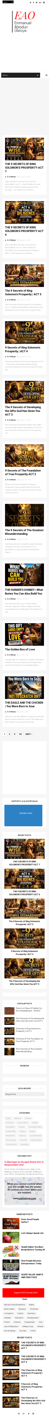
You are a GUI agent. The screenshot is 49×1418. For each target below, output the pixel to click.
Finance (17, 1322)
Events (28, 1118)
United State (36, 1140)
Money (21, 1127)
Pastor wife (11, 1131)
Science (22, 1136)
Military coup (27, 1326)
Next (28, 734)
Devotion (31, 1313)
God (40, 1322)
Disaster (7, 1318)
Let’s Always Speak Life (32, 1233)
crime (32, 1331)
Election (18, 1118)
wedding (24, 1144)
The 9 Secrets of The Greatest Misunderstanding (29, 1050)
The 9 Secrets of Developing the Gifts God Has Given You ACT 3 (23, 411)
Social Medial (35, 1136)
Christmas (34, 1309)
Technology (11, 1140)
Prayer (32, 1131)
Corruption (8, 1313)
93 (20, 734)
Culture (20, 1313)
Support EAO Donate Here (26, 1293)
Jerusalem (10, 1127)
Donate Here (25, 813)
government (11, 1144)
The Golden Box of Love (20, 649)
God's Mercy (23, 1123)
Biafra (31, 1305)
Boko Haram (9, 1309)
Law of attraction (11, 1326)
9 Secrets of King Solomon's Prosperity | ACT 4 (28, 1029)
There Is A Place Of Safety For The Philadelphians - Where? (29, 1009)
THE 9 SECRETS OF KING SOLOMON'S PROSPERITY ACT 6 (24, 231)
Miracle (40, 1326)
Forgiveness (30, 1322)
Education (19, 1318)
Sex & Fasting (9, 1331)
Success (22, 1331)
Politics (23, 1131)
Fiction (7, 1322)
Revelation (10, 1136)
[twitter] (36, 2)
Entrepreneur (33, 1318)
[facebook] (33, 2)
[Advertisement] (24, 44)
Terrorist (23, 1140)
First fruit (10, 1123)
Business (22, 1309)
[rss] (30, 2)
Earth (8, 1118)
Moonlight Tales (35, 1127)
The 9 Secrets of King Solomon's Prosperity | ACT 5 (32, 1373)
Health (34, 1123)
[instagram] (44, 2)
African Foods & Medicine (14, 1305)
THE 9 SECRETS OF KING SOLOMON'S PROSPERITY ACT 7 (24, 167)
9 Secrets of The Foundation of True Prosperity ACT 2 (29, 1040)
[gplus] (40, 2)
